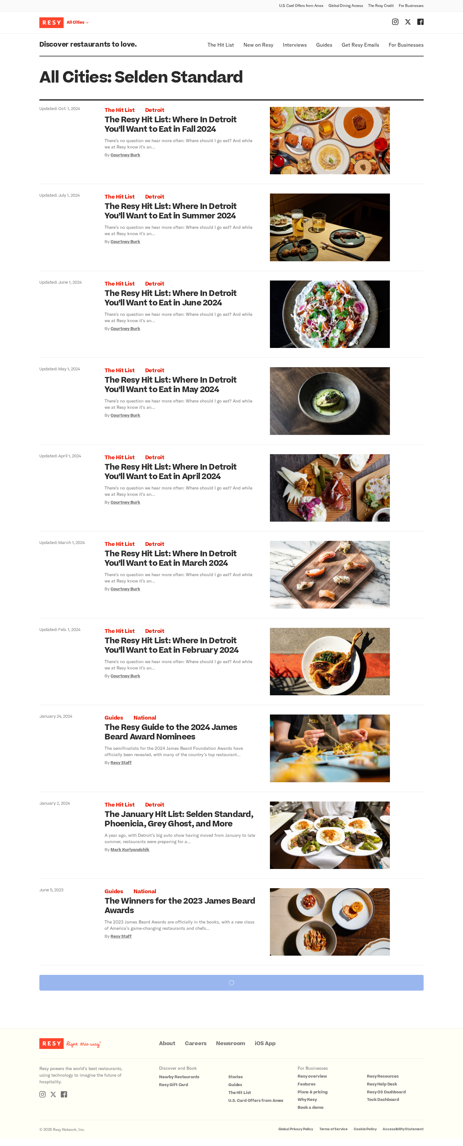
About (167, 1043)
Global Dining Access (346, 5)
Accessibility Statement (403, 1129)
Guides (324, 45)
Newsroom (230, 1043)
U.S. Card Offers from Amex (301, 5)
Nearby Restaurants (179, 1077)
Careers (196, 1043)
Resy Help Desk (382, 1084)
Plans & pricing (313, 1092)
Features (307, 1084)
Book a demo (310, 1107)
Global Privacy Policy (295, 1129)
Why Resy (307, 1100)
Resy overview (312, 1076)
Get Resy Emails (360, 45)
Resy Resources (383, 1076)
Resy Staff (121, 763)
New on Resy (258, 45)
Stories (235, 1077)
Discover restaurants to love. (88, 44)
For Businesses (411, 5)
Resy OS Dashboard (386, 1092)
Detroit (154, 110)
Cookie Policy (365, 1129)
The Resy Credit (381, 5)
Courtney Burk (125, 155)
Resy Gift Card (173, 1085)
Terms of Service (333, 1129)
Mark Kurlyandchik (130, 850)
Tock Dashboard (383, 1100)
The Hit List (221, 45)
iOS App (265, 1043)
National (145, 718)
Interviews (295, 45)
